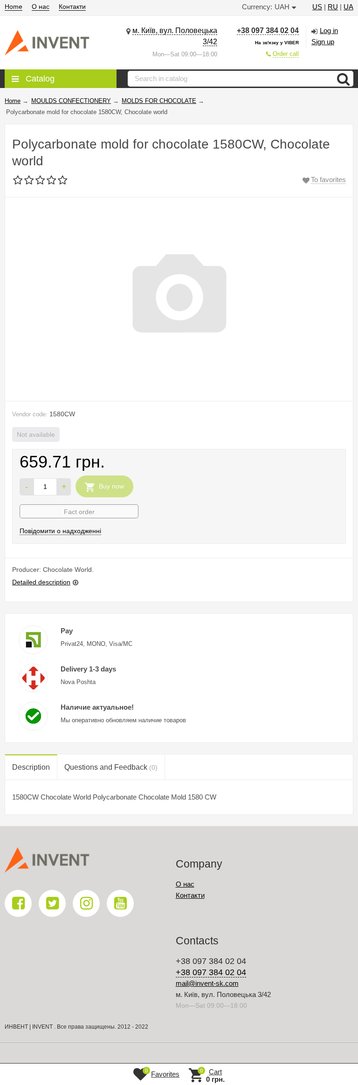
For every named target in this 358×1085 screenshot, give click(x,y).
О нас (40, 6)
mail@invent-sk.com (207, 983)
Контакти (72, 6)
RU (333, 7)
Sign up (322, 42)
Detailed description (41, 582)
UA (348, 7)
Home (13, 6)
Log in (329, 30)
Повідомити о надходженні (60, 531)
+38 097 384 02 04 (268, 30)
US (317, 7)
